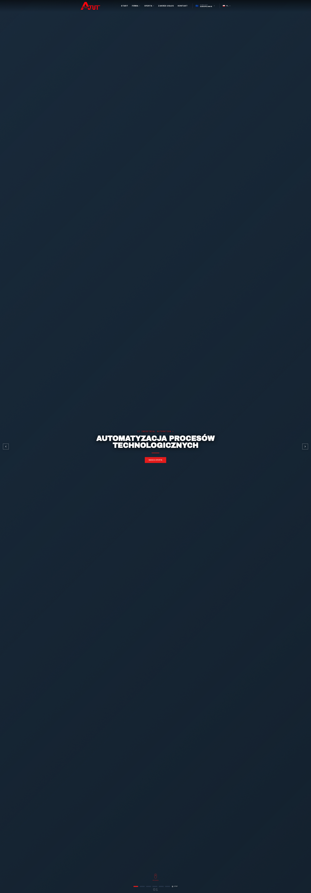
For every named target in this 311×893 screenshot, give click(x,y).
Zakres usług (166, 6)
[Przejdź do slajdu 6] (167, 886)
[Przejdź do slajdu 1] (136, 886)
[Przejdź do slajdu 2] (142, 886)
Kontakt (183, 6)
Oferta (149, 6)
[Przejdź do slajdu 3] (148, 886)
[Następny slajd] (305, 446)
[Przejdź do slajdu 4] (154, 886)
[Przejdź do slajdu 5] (161, 886)
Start (124, 6)
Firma (136, 6)
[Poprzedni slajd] (6, 446)
